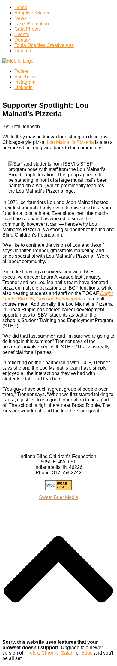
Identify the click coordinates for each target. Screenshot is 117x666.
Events (21, 34)
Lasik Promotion (31, 23)
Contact (22, 50)
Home (20, 7)
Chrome (49, 652)
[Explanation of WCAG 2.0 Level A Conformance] (58, 485)
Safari (67, 652)
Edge (87, 652)
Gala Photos (27, 29)
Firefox (31, 652)
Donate (22, 39)
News (20, 18)
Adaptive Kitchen (32, 12)
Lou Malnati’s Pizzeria (70, 142)
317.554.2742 (67, 472)
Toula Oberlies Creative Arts (44, 45)
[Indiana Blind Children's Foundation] (18, 61)
